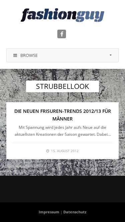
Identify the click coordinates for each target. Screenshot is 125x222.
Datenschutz (74, 211)
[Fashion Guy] (62, 15)
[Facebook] (61, 34)
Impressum (49, 211)
